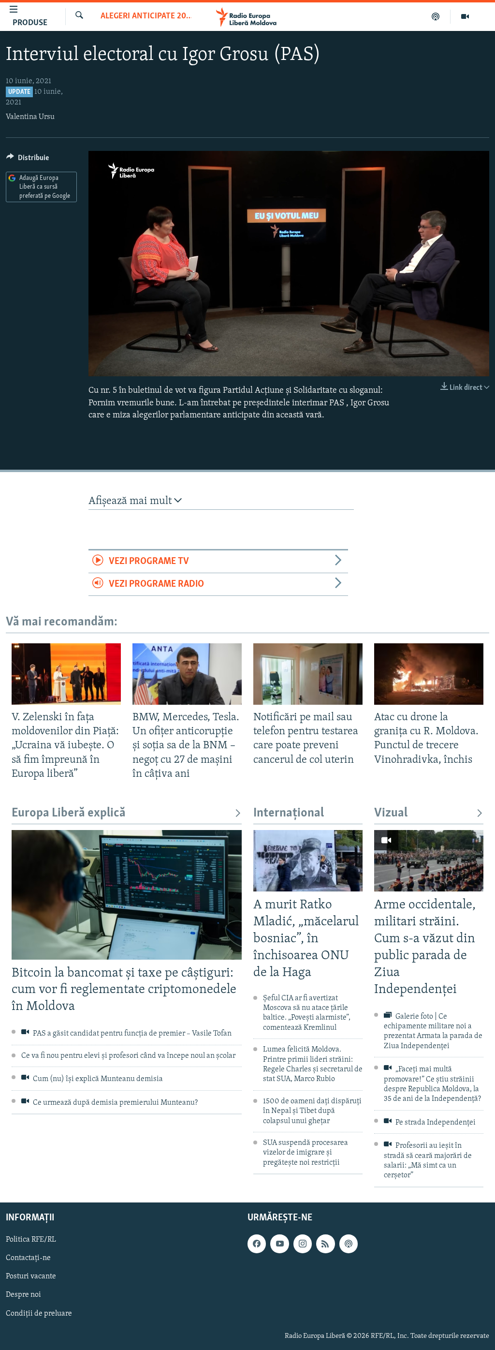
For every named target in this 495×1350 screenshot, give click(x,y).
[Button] (27, 160)
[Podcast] (436, 16)
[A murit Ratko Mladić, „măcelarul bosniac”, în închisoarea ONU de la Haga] (308, 860)
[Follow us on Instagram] (302, 1243)
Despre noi (23, 1295)
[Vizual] (465, 16)
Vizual (391, 813)
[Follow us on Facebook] (257, 1243)
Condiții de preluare (39, 1313)
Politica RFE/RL (31, 1240)
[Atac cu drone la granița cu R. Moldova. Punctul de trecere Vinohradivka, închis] (428, 674)
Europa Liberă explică (69, 813)
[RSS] (325, 1243)
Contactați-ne (28, 1258)
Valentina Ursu (30, 117)
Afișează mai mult (131, 501)
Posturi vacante (31, 1276)
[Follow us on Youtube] (279, 1243)
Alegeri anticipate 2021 (146, 16)
